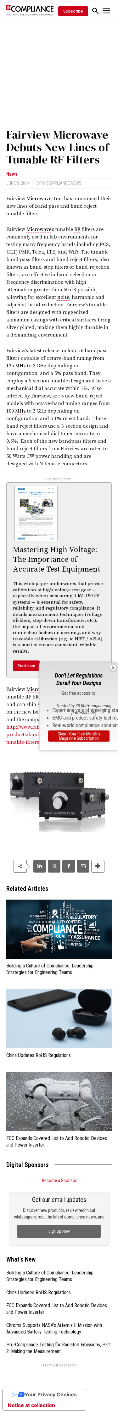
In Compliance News (61, 183)
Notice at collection (31, 1405)
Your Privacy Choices (51, 1394)
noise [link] (63, 297)
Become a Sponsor (59, 1180)
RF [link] (77, 229)
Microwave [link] (38, 198)
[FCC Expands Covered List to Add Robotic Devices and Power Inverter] (59, 1101)
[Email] (83, 866)
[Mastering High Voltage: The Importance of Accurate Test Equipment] (36, 513)
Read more (26, 665)
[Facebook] (68, 866)
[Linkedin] (39, 866)
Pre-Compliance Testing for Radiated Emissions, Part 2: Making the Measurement (58, 1348)
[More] (97, 866)
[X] (54, 866)
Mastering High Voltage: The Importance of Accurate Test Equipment (56, 559)
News (11, 174)
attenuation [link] (19, 290)
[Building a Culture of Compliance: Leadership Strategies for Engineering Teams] (59, 929)
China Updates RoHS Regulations (38, 1055)
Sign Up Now (59, 1231)
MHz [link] (20, 366)
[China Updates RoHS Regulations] (59, 1018)
